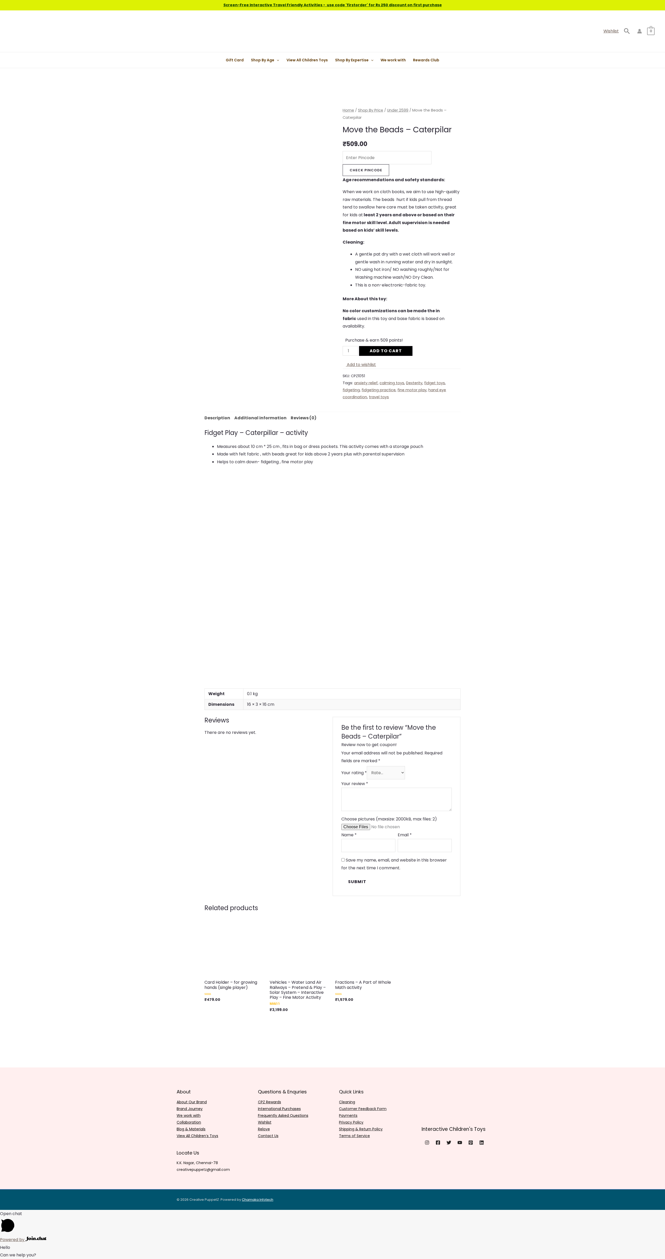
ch (271, 1199)
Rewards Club (426, 60)
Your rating (354, 773)
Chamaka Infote (255, 1199)
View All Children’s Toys (197, 1135)
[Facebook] (438, 1142)
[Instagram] (427, 1142)
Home (348, 110)
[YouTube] (459, 1142)
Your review (354, 784)
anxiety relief (366, 383)
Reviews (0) (303, 418)
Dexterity (414, 383)
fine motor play (412, 390)
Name (349, 835)
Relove (264, 1129)
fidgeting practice (379, 390)
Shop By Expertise (352, 60)
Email (405, 835)
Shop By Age (262, 60)
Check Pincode (366, 170)
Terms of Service (354, 1135)
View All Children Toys (307, 60)
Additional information (260, 418)
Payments (348, 1115)
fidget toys (434, 383)
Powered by (12, 1240)
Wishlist (611, 31)
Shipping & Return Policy (361, 1129)
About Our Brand (192, 1102)
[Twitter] (449, 1142)
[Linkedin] (481, 1142)
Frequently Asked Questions (283, 1115)
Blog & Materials (191, 1129)
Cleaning (347, 1102)
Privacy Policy (351, 1122)
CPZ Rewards (269, 1102)
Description (217, 418)
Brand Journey (190, 1108)
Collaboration (189, 1122)
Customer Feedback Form (363, 1108)
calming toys (392, 383)
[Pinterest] (470, 1142)
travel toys (379, 397)
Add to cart (386, 351)
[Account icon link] (639, 31)
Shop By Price (370, 110)
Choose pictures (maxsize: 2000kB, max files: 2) (389, 819)
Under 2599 (397, 110)
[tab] (217, 418)
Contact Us (268, 1135)
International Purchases (279, 1108)
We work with (393, 60)
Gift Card (235, 60)
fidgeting (351, 390)
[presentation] (276, 60)
